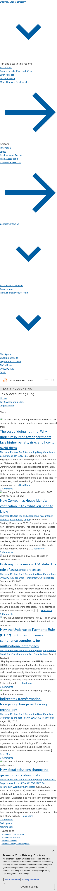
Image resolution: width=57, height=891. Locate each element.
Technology (48, 717)
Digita (27, 519)
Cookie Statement (12, 879)
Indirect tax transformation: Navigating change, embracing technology (23, 704)
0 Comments (6, 488)
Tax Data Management (26, 577)
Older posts (6, 823)
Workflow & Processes (24, 786)
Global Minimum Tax (22, 654)
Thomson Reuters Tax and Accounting (19, 515)
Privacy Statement (30, 879)
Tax (44, 783)
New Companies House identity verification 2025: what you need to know (26, 506)
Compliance (49, 452)
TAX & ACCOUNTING (17, 388)
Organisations (41, 654)
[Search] (52, 380)
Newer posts (6, 826)
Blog (39, 452)
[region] (28, 868)
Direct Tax (5, 654)
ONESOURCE (21, 455)
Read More (24, 485)
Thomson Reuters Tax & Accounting (18, 452)
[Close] (53, 850)
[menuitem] (6, 67)
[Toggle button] (46, 380)
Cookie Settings (29, 886)
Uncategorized (46, 577)
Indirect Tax (20, 717)
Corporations (6, 455)
